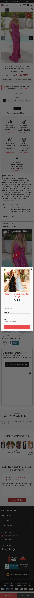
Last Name (6, 312)
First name (6, 306)
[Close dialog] (31, 268)
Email (5, 319)
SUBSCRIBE (17, 327)
